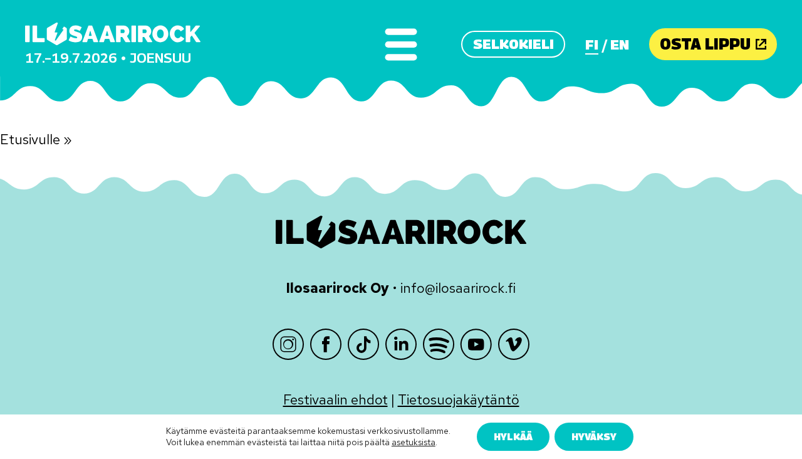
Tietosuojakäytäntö (458, 400)
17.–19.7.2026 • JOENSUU (108, 58)
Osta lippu (705, 44)
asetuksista (413, 442)
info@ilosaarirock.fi (458, 288)
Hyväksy (594, 436)
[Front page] (113, 34)
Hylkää (513, 436)
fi (591, 44)
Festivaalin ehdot (335, 400)
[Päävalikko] (401, 44)
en (619, 44)
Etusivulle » (36, 139)
